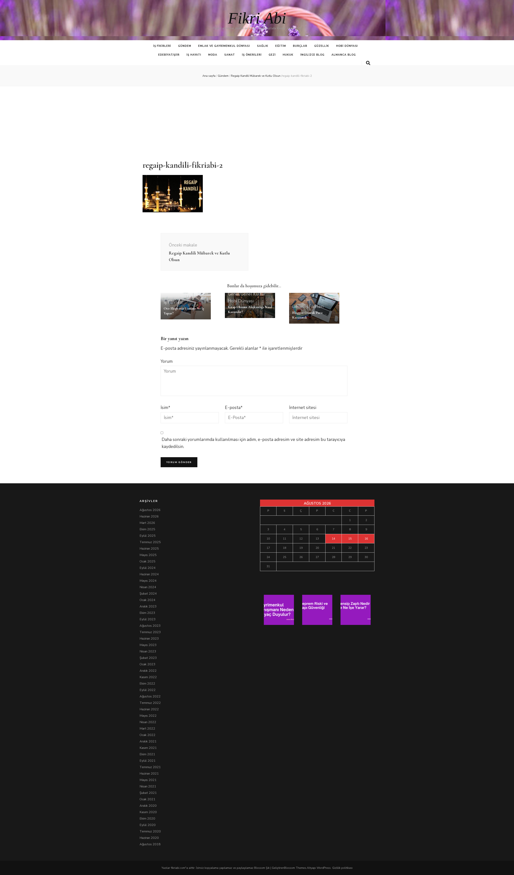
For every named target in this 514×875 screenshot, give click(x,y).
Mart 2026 (147, 523)
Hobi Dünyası (347, 46)
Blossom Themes (295, 868)
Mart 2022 (147, 728)
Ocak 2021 (147, 799)
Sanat (229, 55)
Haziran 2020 (149, 838)
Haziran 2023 (149, 638)
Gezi (272, 55)
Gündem (223, 76)
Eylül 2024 (148, 568)
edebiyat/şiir (168, 55)
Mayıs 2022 (148, 715)
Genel (234, 294)
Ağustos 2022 (150, 696)
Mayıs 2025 (148, 555)
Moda (212, 55)
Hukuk (288, 55)
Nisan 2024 (148, 587)
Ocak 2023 (147, 664)
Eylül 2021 (148, 760)
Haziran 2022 (149, 709)
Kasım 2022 (148, 677)
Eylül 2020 (148, 825)
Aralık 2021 (148, 741)
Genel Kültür (253, 294)
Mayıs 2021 (148, 780)
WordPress (324, 868)
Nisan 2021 (148, 786)
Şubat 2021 (148, 793)
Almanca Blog (343, 55)
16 (366, 539)
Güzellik (321, 46)
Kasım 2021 (148, 748)
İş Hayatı (194, 55)
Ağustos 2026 (150, 510)
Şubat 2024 (148, 593)
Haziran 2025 (149, 548)
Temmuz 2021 (150, 767)
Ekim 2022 (147, 683)
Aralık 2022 (148, 671)
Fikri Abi (257, 18)
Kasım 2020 (148, 812)
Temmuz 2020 (150, 831)
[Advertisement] (257, 121)
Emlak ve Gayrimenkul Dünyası (224, 46)
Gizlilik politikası (342, 868)
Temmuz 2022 (150, 703)
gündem (184, 46)
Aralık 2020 (148, 805)
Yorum (167, 361)
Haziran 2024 (149, 574)
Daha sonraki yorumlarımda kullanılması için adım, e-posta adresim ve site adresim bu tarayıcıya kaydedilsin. (253, 443)
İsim (165, 407)
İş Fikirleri (162, 46)
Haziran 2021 (149, 773)
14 (333, 539)
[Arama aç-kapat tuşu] (368, 63)
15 (350, 539)
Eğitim (280, 46)
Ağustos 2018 (150, 844)
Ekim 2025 (147, 529)
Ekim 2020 (147, 818)
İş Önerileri (252, 55)
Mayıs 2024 (148, 581)
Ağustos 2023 (150, 626)
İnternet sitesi (302, 407)
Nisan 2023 (148, 651)
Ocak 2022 (147, 735)
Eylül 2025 (148, 536)
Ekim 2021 (147, 754)
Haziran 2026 (149, 516)
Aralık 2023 (148, 606)
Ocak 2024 (147, 600)
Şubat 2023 (148, 658)
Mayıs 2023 (148, 645)
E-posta (234, 407)
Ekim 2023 (147, 613)
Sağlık (262, 46)
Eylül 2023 (148, 619)
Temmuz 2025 (150, 542)
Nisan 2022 (148, 722)
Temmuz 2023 (150, 632)
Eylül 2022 (148, 690)
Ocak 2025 (147, 561)
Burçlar (300, 46)
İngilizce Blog (312, 55)
